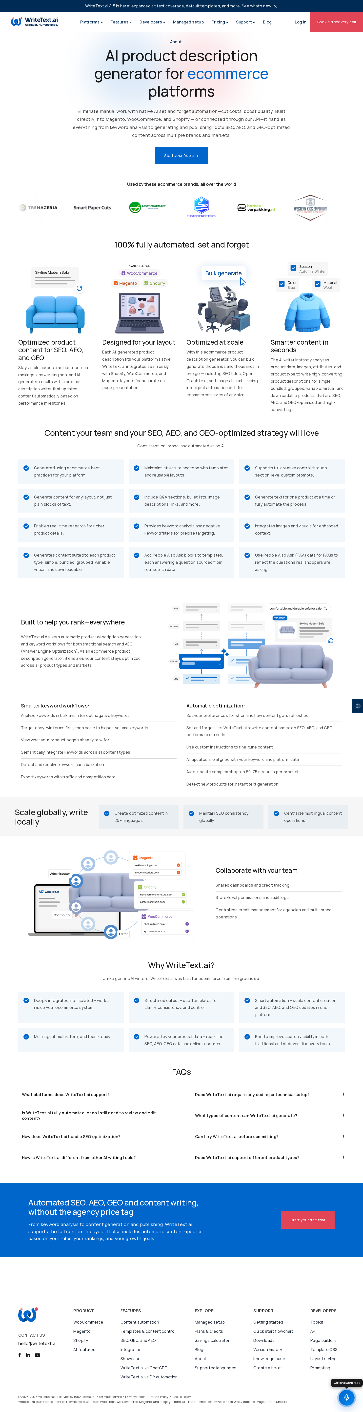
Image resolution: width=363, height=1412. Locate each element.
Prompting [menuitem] (320, 1367)
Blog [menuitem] (199, 1349)
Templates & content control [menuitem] (148, 1331)
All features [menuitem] (84, 1349)
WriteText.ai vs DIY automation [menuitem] (149, 1377)
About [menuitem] (200, 1358)
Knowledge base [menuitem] (269, 1358)
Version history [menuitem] (267, 1349)
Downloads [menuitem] (264, 1340)
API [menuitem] (313, 1331)
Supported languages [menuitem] (216, 1367)
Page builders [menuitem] (323, 1340)
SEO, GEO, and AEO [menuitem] (138, 1340)
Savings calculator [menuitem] (212, 1340)
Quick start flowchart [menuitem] (273, 1331)
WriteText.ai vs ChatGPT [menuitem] (144, 1367)
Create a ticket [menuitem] (267, 1367)
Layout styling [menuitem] (323, 1358)
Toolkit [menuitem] (316, 1322)
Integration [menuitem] (131, 1349)
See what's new (256, 6)
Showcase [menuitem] (131, 1358)
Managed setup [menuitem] (210, 1322)
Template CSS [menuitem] (324, 1349)
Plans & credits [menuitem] (209, 1331)
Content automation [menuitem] (140, 1322)
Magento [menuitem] (82, 1331)
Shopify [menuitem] (80, 1340)
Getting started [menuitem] (268, 1322)
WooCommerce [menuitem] (88, 1322)
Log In (300, 22)
